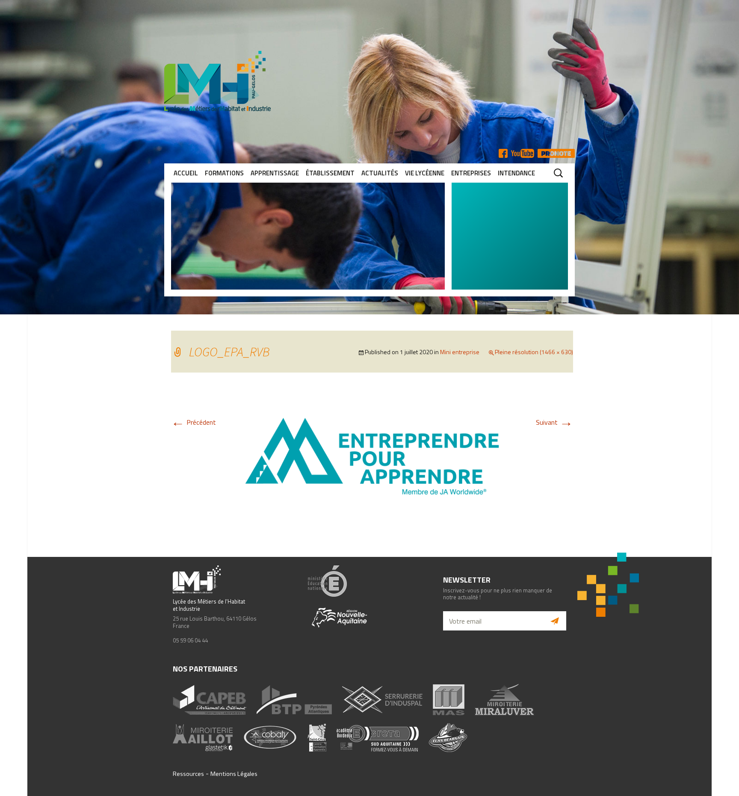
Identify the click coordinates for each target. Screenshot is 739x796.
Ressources (188, 773)
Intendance (516, 173)
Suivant (554, 422)
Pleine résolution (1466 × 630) (534, 351)
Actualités (379, 173)
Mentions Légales (233, 773)
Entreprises (471, 173)
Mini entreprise (459, 351)
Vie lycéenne (424, 173)
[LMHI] (369, 81)
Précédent (193, 422)
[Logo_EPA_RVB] (372, 455)
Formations (224, 173)
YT (522, 153)
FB (503, 153)
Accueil (186, 173)
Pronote (556, 153)
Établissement (330, 173)
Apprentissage (275, 173)
